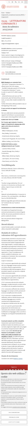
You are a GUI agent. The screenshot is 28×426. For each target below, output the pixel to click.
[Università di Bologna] (10, 6)
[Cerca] (9, 2)
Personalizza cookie (14, 417)
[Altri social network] (24, 370)
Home (2, 12)
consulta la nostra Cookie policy (19, 407)
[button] (23, 7)
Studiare (8, 12)
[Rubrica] (12, 2)
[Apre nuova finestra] (4, 370)
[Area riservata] (19, 2)
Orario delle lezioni (10, 72)
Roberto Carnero (11, 36)
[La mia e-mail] (22, 2)
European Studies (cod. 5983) (14, 63)
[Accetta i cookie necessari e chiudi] (26, 372)
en (26, 2)
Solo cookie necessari (14, 412)
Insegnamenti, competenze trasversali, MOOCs (13, 15)
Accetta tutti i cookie (14, 422)
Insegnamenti (4, 17)
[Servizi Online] (16, 2)
